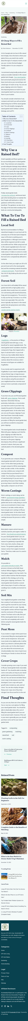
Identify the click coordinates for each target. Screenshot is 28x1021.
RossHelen (16, 331)
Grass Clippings (10, 128)
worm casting (6, 738)
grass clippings (12, 398)
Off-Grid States (5, 957)
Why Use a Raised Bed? (10, 118)
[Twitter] (11, 1006)
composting (13, 728)
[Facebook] (2, 1006)
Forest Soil (9, 125)
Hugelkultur (5, 340)
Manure (8, 134)
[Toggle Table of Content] (20, 116)
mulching (18, 731)
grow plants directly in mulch (10, 566)
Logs (7, 126)
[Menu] (26, 3)
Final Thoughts (7, 144)
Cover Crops (10, 142)
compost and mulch (8, 271)
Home (3, 950)
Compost (8, 130)
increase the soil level (8, 195)
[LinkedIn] (8, 1006)
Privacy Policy (5, 973)
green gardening (7, 731)
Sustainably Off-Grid (15, 1012)
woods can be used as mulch (11, 310)
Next (5, 765)
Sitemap (3, 983)
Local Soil (8, 123)
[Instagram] (5, 1006)
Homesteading (5, 964)
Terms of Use (5, 976)
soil (13, 735)
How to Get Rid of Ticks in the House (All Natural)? (13, 750)
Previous (9, 754)
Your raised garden (20, 77)
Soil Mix (8, 138)
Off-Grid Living (5, 953)
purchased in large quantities (16, 497)
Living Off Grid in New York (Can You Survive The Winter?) (15, 876)
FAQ (2, 979)
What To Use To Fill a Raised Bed (12, 121)
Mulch (7, 136)
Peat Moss (10, 140)
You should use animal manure (16, 534)
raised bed (5, 735)
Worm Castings (10, 132)
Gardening (4, 37)
